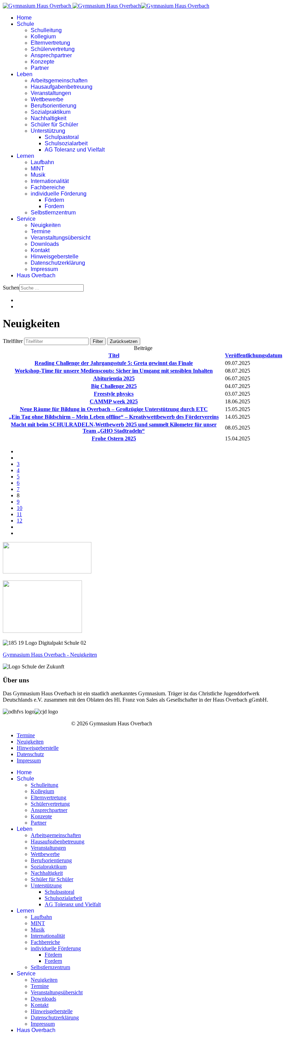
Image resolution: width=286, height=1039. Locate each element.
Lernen (25, 156)
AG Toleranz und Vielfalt (75, 150)
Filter (98, 341)
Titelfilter (13, 341)
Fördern (54, 200)
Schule (25, 24)
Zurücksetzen (123, 341)
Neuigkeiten (46, 225)
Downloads (45, 244)
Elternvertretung (50, 43)
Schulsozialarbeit (66, 143)
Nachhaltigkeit (48, 118)
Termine (41, 231)
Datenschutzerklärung (58, 263)
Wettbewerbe (47, 99)
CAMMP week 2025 (114, 401)
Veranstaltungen (51, 93)
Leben (24, 74)
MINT (37, 168)
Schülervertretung (53, 49)
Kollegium (43, 36)
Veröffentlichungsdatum (253, 355)
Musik (38, 175)
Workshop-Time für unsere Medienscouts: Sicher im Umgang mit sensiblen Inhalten (114, 371)
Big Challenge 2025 (114, 386)
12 (19, 521)
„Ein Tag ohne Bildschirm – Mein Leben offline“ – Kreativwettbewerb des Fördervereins (114, 417)
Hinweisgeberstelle (54, 256)
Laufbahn (42, 162)
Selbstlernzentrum (53, 212)
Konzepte (42, 62)
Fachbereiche (48, 187)
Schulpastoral (62, 137)
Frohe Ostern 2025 (114, 438)
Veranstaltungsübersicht (60, 238)
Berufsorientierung (53, 106)
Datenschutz (30, 754)
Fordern (54, 206)
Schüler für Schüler (54, 124)
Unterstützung (48, 131)
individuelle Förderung (58, 194)
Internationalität (50, 181)
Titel (113, 355)
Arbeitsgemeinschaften (59, 80)
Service (26, 219)
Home (24, 18)
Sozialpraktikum (50, 112)
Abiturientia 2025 (114, 378)
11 (19, 514)
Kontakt (40, 250)
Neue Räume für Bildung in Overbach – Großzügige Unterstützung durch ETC (114, 409)
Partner (40, 68)
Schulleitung (46, 30)
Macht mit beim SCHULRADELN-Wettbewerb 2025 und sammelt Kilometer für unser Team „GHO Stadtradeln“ (114, 428)
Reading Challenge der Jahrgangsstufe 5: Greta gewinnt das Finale (114, 363)
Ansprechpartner (51, 55)
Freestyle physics (114, 394)
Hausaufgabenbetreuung (61, 87)
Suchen (11, 288)
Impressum (44, 269)
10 (19, 508)
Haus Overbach (36, 275)
